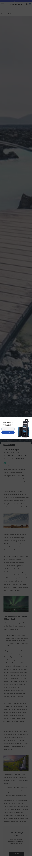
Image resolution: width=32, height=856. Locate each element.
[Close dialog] (30, 418)
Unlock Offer (8, 432)
